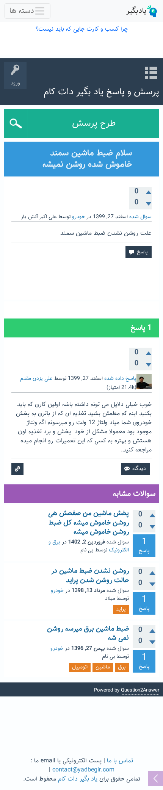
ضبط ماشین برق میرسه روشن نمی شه (88, 633)
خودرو (78, 217)
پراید (121, 609)
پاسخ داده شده (120, 379)
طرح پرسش (94, 123)
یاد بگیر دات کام (77, 779)
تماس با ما (120, 761)
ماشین (103, 667)
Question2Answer (140, 690)
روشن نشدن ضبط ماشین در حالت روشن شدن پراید (90, 575)
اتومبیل (80, 667)
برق (122, 667)
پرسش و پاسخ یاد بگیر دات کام (101, 92)
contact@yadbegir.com (83, 770)
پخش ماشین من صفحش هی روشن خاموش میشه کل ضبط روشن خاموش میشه (88, 522)
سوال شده (140, 217)
